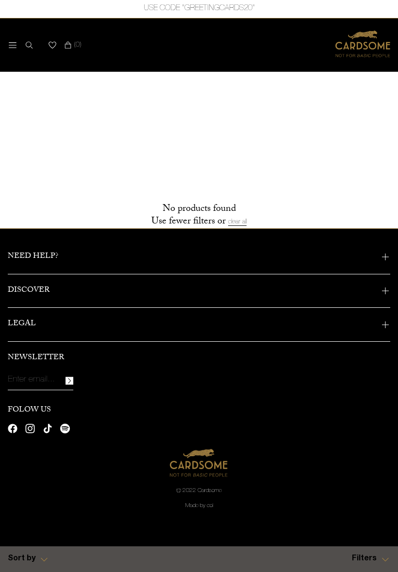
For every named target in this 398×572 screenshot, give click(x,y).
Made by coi (199, 505)
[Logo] (362, 45)
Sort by (21, 559)
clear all (237, 222)
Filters (364, 559)
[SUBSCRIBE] (69, 381)
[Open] (12, 45)
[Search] (27, 45)
